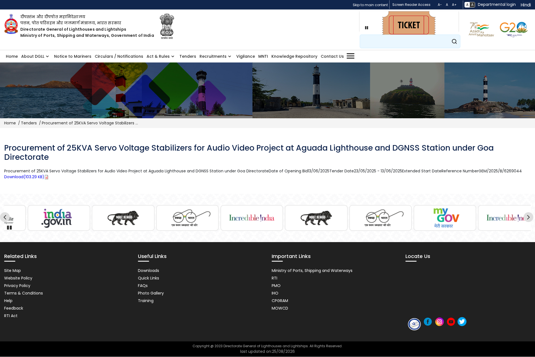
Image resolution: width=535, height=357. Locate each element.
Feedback (13, 308)
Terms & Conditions (23, 293)
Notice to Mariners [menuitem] (72, 56)
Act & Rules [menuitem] (157, 58)
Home (10, 123)
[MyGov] (445, 218)
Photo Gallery (151, 293)
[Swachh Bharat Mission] (187, 218)
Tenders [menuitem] (187, 56)
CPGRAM (280, 300)
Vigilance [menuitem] (245, 56)
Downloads (148, 270)
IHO (275, 293)
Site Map (12, 270)
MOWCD (280, 308)
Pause (365, 27)
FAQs (143, 285)
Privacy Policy (17, 285)
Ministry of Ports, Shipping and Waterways (312, 270)
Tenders (29, 123)
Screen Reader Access (411, 4)
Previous (5, 218)
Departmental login (497, 4)
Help (8, 300)
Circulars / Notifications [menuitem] (119, 56)
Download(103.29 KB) (24, 177)
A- (440, 4)
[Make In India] (123, 218)
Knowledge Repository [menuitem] (294, 56)
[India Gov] (58, 218)
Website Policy (18, 278)
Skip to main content (370, 5)
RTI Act (11, 316)
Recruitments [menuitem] (212, 58)
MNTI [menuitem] (263, 56)
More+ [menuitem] (350, 56)
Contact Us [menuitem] (332, 56)
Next (529, 218)
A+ (454, 4)
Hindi (526, 5)
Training (146, 300)
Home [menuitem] (12, 56)
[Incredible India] (251, 218)
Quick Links (148, 278)
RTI (274, 278)
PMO (276, 285)
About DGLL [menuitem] (32, 58)
